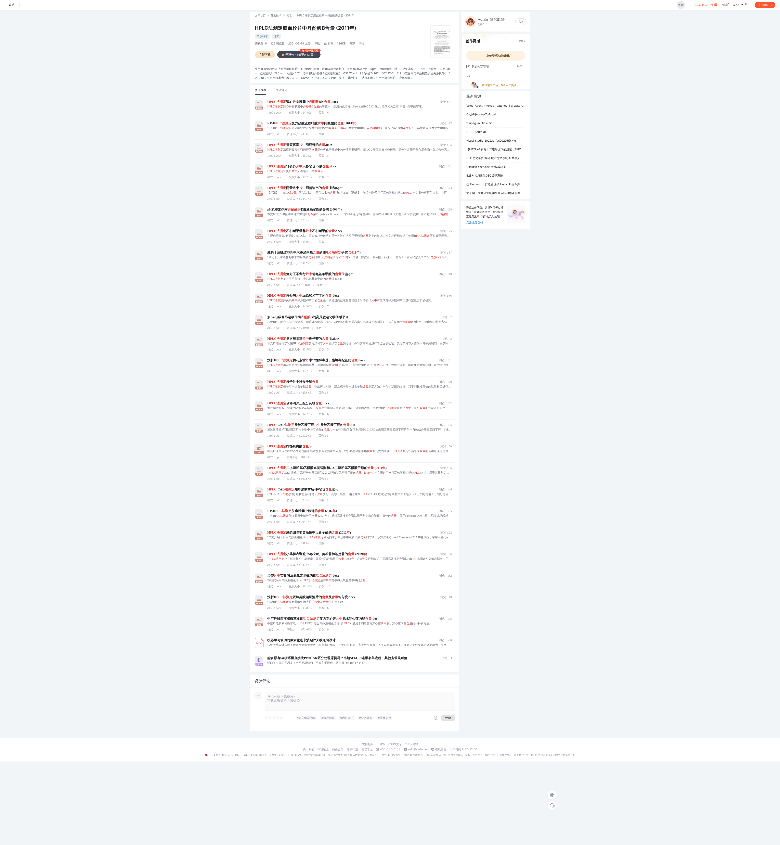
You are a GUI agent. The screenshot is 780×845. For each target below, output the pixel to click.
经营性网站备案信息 (315, 754)
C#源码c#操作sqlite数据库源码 (486, 166)
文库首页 (260, 15)
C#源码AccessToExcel (481, 114)
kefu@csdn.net (418, 749)
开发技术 (276, 15)
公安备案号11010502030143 (224, 754)
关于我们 (308, 749)
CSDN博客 (411, 744)
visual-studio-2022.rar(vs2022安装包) (491, 140)
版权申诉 (490, 754)
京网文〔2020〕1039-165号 (285, 754)
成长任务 (738, 5)
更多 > (522, 40)
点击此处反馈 (474, 222)
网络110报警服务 (391, 754)
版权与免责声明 (473, 754)
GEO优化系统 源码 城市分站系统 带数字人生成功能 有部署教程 (495, 158)
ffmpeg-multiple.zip (479, 123)
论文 (276, 36)
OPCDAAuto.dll (476, 131)
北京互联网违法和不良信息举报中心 (347, 754)
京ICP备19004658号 (255, 754)
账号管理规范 (455, 754)
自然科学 (262, 36)
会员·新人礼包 (704, 5)
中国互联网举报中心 (414, 754)
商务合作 (337, 749)
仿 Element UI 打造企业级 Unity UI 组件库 (493, 184)
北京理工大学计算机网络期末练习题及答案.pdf (495, 193)
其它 (289, 15)
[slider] (274, 718)
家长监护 (374, 754)
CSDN (381, 744)
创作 (765, 5)
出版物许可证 (504, 754)
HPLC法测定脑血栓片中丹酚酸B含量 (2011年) (305, 28)
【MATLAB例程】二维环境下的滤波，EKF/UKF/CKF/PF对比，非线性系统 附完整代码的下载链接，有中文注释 (495, 149)
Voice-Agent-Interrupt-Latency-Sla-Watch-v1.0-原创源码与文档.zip (495, 105)
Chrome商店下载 (436, 754)
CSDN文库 (395, 744)
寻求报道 (352, 749)
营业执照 (519, 754)
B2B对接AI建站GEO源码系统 (484, 175)
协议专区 (367, 749)
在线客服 (440, 749)
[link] (260, 15)
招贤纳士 (323, 749)
